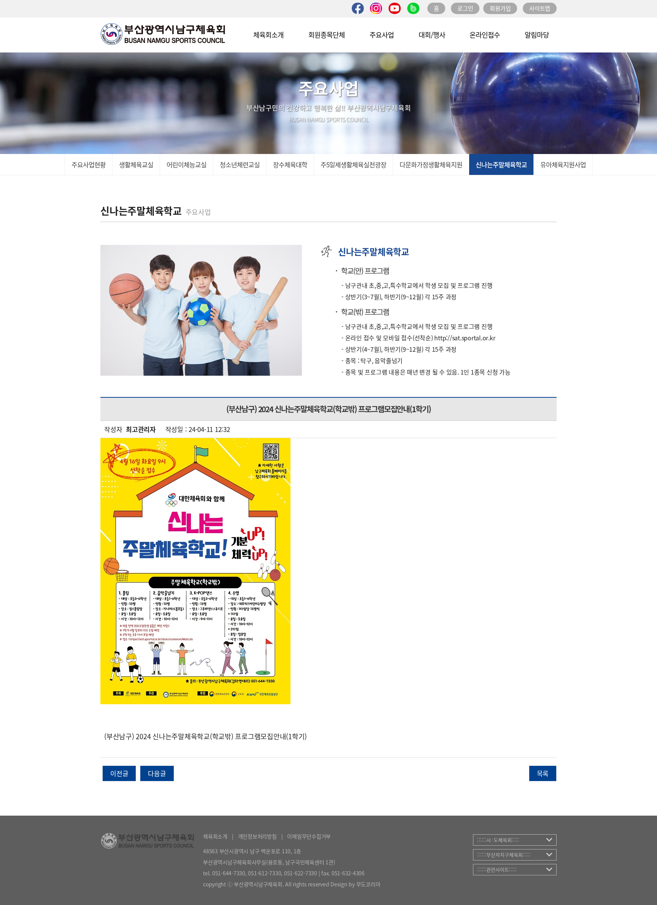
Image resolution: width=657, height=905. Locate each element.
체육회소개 (268, 35)
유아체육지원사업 (563, 164)
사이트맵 (539, 8)
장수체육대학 (290, 164)
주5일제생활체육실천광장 (353, 164)
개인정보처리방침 (257, 836)
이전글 (119, 773)
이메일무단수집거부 (309, 836)
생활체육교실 (136, 164)
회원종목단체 (326, 35)
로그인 (465, 8)
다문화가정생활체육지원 (431, 164)
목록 (543, 773)
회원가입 (500, 8)
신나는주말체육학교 (501, 164)
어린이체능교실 (186, 164)
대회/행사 (432, 35)
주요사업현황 (88, 164)
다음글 (157, 773)
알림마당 (537, 35)
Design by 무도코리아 (355, 884)
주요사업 (382, 35)
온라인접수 (485, 35)
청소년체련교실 (240, 164)
